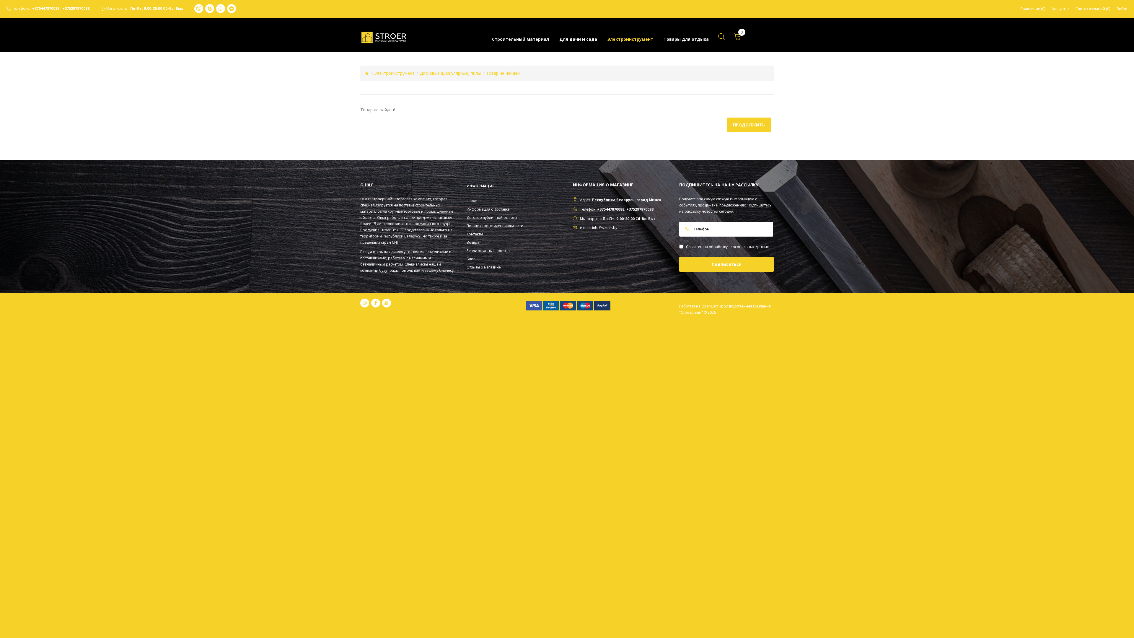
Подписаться (727, 264)
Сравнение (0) (1032, 8)
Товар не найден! (503, 73)
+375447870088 (45, 8)
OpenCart (709, 306)
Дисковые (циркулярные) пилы (450, 73)
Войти (1122, 8)
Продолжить (749, 125)
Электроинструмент (394, 73)
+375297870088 (75, 8)
